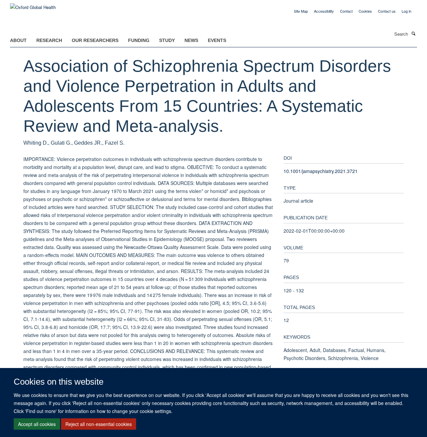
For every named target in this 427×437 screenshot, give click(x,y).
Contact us (387, 11)
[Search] (413, 33)
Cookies (365, 11)
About (18, 40)
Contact (346, 11)
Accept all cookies (37, 424)
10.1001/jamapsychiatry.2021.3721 (321, 171)
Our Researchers (95, 40)
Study (167, 40)
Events (217, 40)
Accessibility (324, 11)
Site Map (301, 11)
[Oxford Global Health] (33, 5)
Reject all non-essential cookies (98, 424)
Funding (138, 40)
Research (49, 40)
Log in (406, 11)
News (191, 40)
